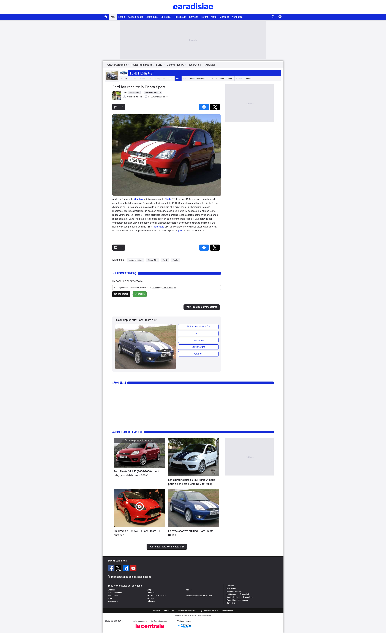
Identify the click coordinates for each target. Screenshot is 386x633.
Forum (204, 16)
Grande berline (114, 595)
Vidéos (249, 78)
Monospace (113, 601)
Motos (188, 590)
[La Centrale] (149, 629)
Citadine (111, 590)
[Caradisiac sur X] (118, 568)
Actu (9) (198, 353)
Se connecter (121, 294)
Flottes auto (180, 16)
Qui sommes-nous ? (209, 611)
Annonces (237, 16)
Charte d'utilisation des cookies (239, 597)
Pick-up (150, 598)
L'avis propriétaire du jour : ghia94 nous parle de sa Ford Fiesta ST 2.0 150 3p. (191, 481)
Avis (171, 78)
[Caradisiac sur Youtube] (133, 568)
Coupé (149, 590)
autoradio (159, 226)
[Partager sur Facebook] (204, 106)
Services (193, 16)
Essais (121, 16)
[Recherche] (273, 17)
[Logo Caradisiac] (193, 12)
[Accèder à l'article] (139, 453)
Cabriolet (151, 593)
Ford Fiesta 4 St (142, 73)
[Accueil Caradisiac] (106, 17)
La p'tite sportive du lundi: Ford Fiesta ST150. (190, 533)
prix (180, 230)
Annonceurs (169, 611)
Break (110, 598)
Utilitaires (166, 16)
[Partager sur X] (215, 106)
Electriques (152, 16)
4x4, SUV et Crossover (156, 595)
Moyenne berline (115, 593)
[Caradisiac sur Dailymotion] (126, 568)
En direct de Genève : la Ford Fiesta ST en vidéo (137, 533)
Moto (214, 16)
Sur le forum (198, 346)
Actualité (210, 64)
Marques (224, 16)
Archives (230, 586)
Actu (113, 16)
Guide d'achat (135, 16)
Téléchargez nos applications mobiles (131, 576)
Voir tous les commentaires (201, 306)
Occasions (198, 340)
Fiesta (168, 199)
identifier (155, 287)
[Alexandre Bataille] (116, 99)
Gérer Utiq (230, 603)
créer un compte (169, 287)
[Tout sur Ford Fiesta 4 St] (112, 79)
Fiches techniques (198, 78)
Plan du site (231, 588)
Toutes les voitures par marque (199, 596)
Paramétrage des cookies (237, 600)
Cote (211, 78)
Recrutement (227, 611)
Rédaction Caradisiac (187, 611)
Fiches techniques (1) (198, 326)
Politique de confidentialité (237, 594)
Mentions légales (233, 591)
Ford (165, 260)
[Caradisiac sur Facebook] (111, 568)
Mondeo (138, 199)
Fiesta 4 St (152, 260)
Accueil (124, 78)
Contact (156, 611)
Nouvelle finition (135, 260)
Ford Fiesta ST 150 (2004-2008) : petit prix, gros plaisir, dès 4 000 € (136, 473)
